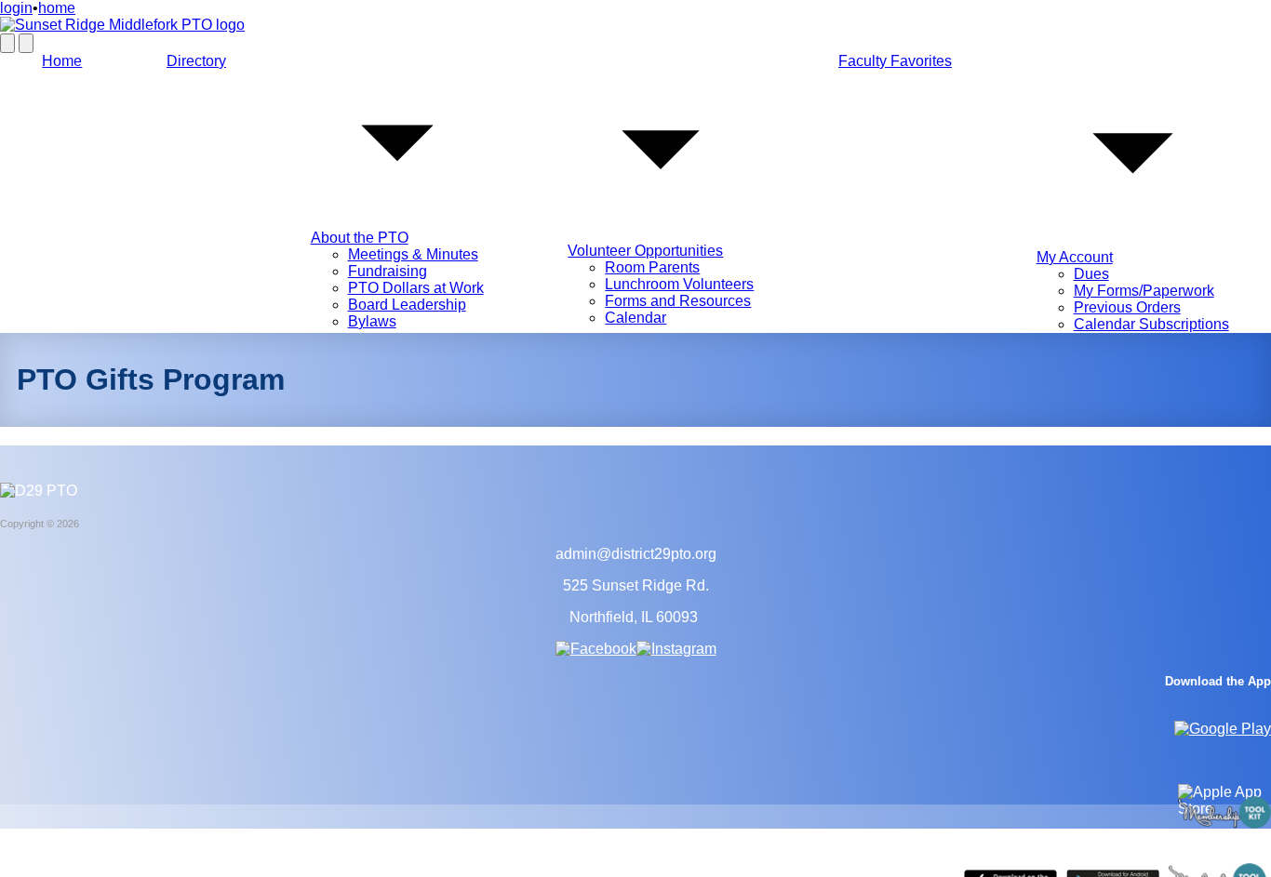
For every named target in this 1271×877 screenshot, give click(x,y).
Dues (1091, 274)
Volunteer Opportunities (645, 251)
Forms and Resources (678, 301)
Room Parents (652, 267)
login (16, 8)
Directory (196, 61)
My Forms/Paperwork (1144, 291)
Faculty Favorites (895, 61)
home (56, 8)
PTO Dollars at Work (416, 288)
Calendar (635, 318)
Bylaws (372, 321)
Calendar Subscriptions (1151, 324)
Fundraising (387, 271)
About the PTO (359, 238)
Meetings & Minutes (413, 254)
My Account (1075, 257)
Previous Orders (1127, 307)
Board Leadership (407, 304)
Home (62, 61)
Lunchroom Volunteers (679, 284)
